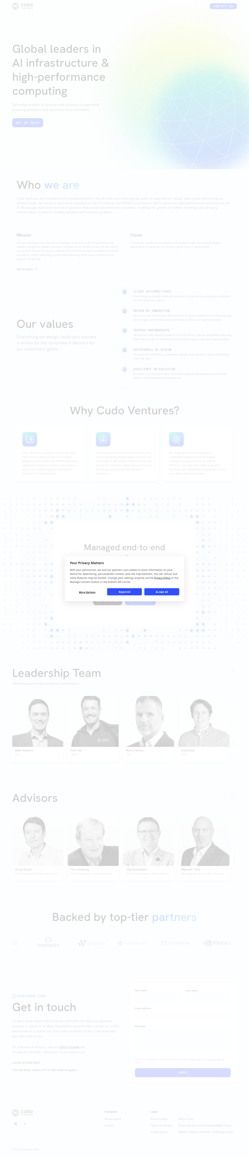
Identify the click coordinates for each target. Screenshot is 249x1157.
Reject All (124, 591)
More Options (87, 592)
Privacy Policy (162, 578)
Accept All (162, 591)
